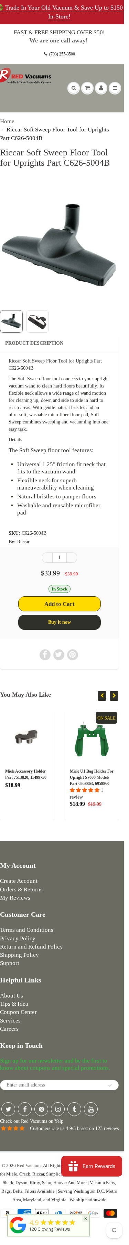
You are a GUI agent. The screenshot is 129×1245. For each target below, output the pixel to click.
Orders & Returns (21, 889)
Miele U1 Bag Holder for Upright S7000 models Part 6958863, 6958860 (89, 777)
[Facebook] (25, 1109)
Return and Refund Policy (31, 946)
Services (10, 1020)
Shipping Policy (19, 955)
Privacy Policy (17, 938)
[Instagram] (58, 1109)
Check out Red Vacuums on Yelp (31, 1121)
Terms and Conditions (26, 930)
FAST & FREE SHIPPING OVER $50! (59, 32)
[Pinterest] (41, 1109)
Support (9, 963)
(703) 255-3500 (62, 54)
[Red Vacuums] (18, 1233)
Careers (9, 1029)
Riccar (23, 541)
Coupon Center (18, 1012)
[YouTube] (91, 1109)
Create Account (18, 881)
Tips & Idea (14, 1004)
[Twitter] (8, 1109)
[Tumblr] (74, 1109)
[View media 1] (11, 321)
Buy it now (59, 622)
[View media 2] (37, 321)
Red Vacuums (29, 1165)
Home (7, 121)
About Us (11, 995)
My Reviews (15, 897)
